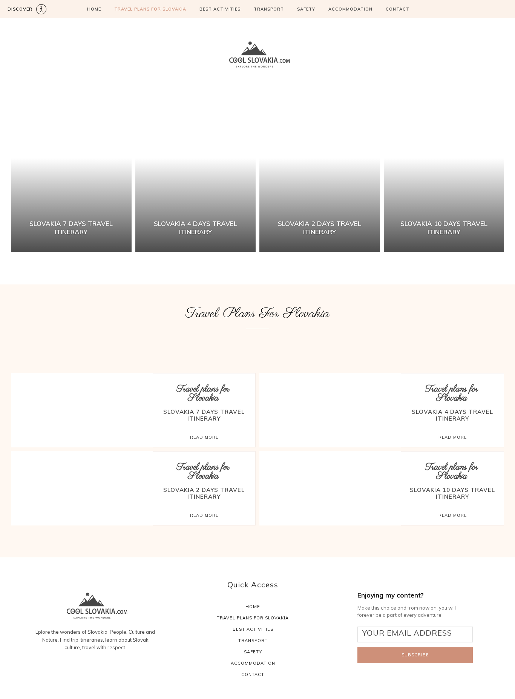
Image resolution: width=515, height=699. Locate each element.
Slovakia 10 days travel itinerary (452, 493)
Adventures (33, 346)
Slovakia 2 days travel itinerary (204, 493)
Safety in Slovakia (280, 346)
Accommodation (350, 9)
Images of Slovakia (217, 346)
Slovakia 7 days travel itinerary (204, 415)
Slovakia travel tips (426, 346)
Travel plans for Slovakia (203, 393)
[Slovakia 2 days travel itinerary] (319, 173)
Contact (397, 9)
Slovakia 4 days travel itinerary (452, 415)
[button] (481, 9)
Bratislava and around (148, 346)
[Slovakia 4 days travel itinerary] (195, 173)
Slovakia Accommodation (352, 346)
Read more (204, 437)
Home (94, 9)
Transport (269, 9)
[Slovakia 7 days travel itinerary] (71, 173)
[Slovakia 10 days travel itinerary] (444, 173)
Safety (306, 9)
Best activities (83, 346)
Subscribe (415, 655)
